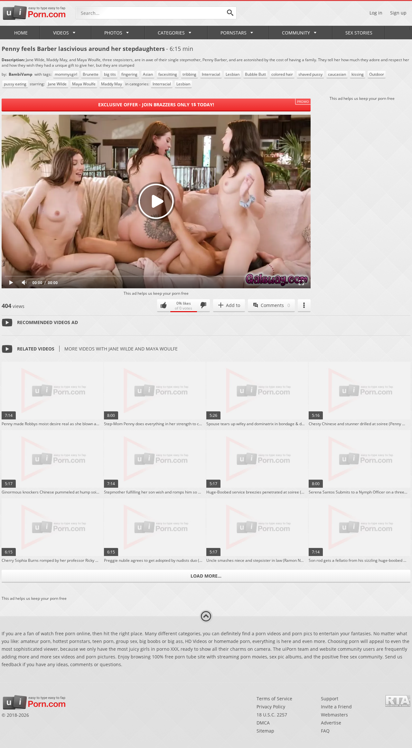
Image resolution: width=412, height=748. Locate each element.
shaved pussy (310, 74)
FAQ (325, 731)
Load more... (206, 576)
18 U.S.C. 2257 (272, 715)
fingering (129, 74)
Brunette (90, 74)
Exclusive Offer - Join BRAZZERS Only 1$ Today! (156, 104)
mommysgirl (66, 74)
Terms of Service (274, 698)
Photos (113, 33)
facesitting (167, 74)
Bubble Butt (255, 74)
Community (296, 33)
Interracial (211, 74)
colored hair (282, 74)
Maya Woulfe (84, 84)
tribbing (189, 74)
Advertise (331, 723)
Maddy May (111, 84)
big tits (110, 74)
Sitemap (265, 731)
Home (21, 33)
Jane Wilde (57, 84)
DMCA (263, 723)
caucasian (337, 74)
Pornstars (233, 33)
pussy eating (15, 84)
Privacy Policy (271, 707)
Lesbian (232, 74)
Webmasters (334, 715)
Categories (171, 33)
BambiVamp (21, 74)
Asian (148, 74)
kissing (357, 74)
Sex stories (358, 33)
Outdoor (376, 74)
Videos (61, 33)
